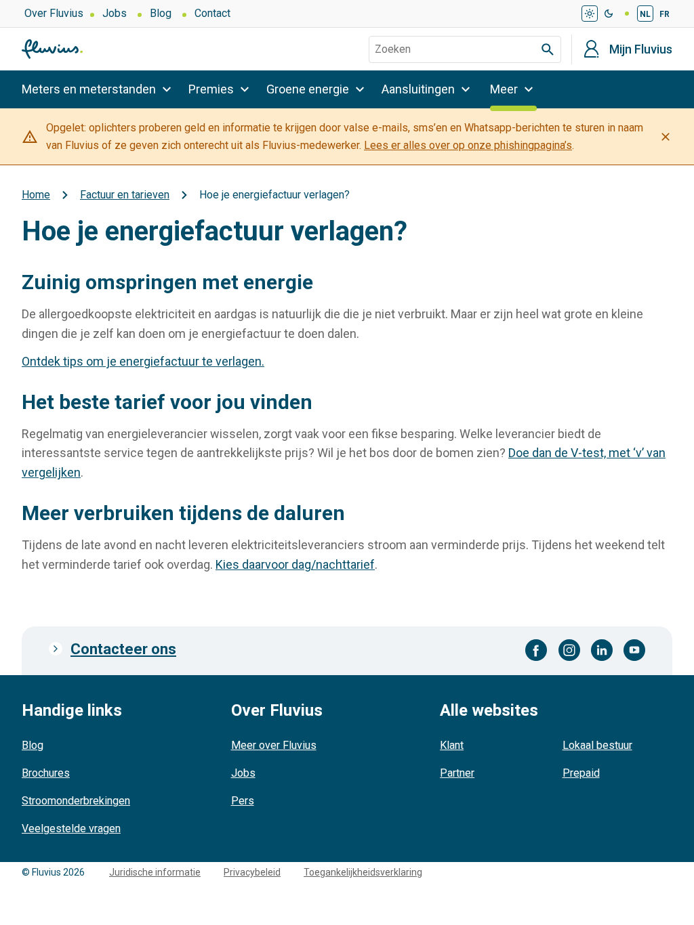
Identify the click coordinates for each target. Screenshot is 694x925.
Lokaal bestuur (597, 745)
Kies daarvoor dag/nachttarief (295, 564)
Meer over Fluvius (274, 745)
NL (645, 14)
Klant (452, 745)
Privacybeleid (252, 872)
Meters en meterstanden (89, 89)
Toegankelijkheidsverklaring (363, 872)
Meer (504, 89)
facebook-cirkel (536, 650)
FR (664, 14)
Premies (211, 89)
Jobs (114, 13)
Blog (160, 13)
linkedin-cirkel (602, 650)
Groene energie (307, 89)
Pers (242, 800)
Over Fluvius (53, 13)
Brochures (46, 773)
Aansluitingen (418, 89)
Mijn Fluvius (640, 49)
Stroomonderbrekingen (76, 800)
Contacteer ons (123, 649)
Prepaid (581, 773)
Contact (212, 13)
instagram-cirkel (569, 650)
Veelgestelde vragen (71, 828)
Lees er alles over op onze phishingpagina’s (468, 145)
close (665, 137)
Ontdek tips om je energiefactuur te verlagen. (143, 361)
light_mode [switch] (589, 13)
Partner (457, 773)
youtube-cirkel (634, 650)
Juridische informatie (155, 872)
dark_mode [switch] (608, 13)
